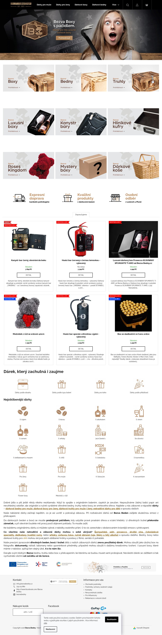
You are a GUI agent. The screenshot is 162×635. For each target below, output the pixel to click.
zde (45, 623)
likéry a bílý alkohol (107, 535)
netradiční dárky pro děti (106, 508)
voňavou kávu (66, 535)
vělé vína (136, 532)
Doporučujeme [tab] (81, 215)
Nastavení (50, 629)
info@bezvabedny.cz (24, 584)
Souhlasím (112, 619)
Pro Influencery (91, 595)
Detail (28, 275)
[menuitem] (44, 5)
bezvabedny (21, 594)
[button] (12, 35)
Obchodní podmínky (93, 584)
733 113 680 (20, 586)
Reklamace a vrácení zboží (95, 598)
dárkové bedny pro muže (19, 508)
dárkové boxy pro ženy (46, 508)
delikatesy (20, 535)
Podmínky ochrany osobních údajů (98, 587)
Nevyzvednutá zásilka (93, 593)
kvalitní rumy (35, 535)
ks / (28, 612)
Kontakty (88, 590)
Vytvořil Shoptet (143, 628)
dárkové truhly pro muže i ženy (75, 508)
